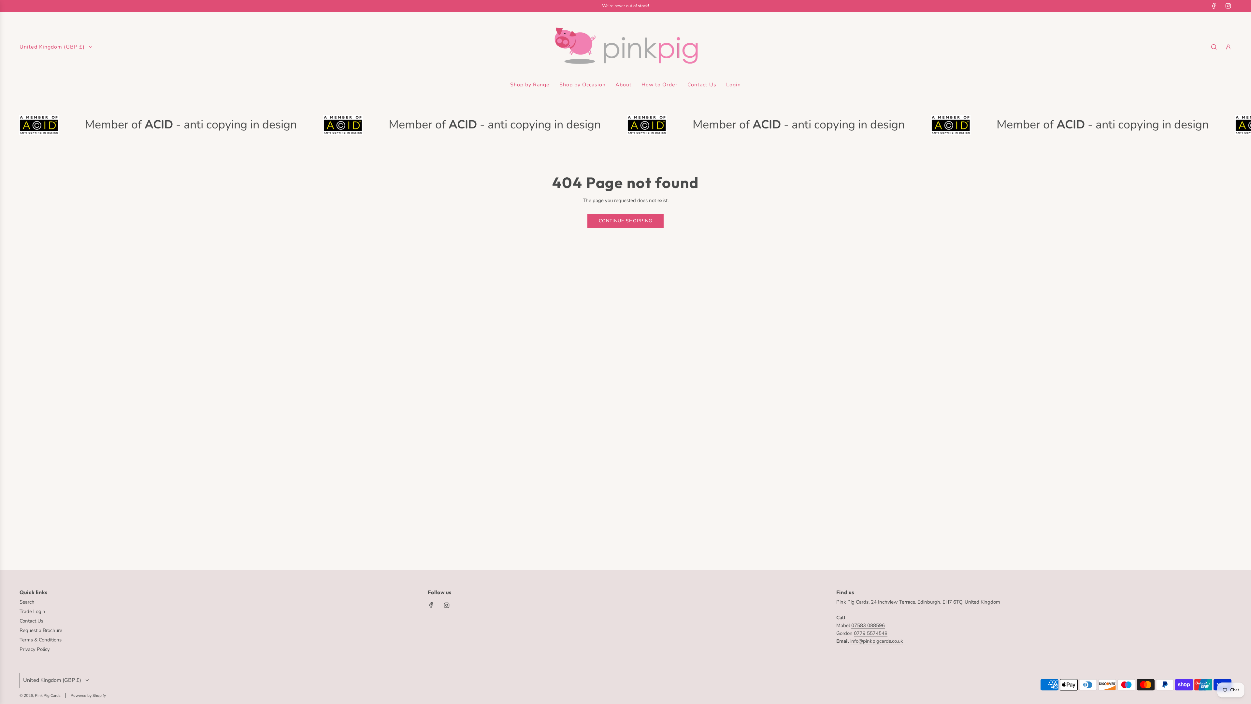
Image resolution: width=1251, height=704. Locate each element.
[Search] (1214, 47)
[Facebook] (1214, 6)
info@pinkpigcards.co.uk (876, 641)
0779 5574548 (870, 633)
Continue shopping (625, 221)
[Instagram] (1228, 6)
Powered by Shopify (88, 695)
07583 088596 (868, 625)
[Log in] (1228, 47)
